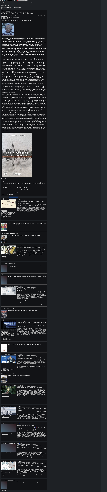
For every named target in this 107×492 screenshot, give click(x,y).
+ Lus (26, 2)
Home (2, 2)
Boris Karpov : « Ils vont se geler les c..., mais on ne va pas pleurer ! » (24, 344)
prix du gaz (12, 335)
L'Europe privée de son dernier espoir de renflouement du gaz (22, 310)
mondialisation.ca (10, 308)
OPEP (4, 258)
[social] (37, 15)
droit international (9, 432)
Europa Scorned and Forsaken (26, 425)
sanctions (3, 433)
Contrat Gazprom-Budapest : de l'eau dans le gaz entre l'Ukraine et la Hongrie (31, 464)
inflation (9, 15)
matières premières (11, 254)
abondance (12, 330)
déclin (2, 255)
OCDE (7, 339)
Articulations (11, 2)
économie (4, 415)
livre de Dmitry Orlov (9, 182)
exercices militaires (8, 364)
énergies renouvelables (9, 329)
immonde (10, 433)
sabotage (4, 470)
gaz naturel (17, 15)
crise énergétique (9, 365)
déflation (11, 208)
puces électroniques (10, 416)
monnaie (14, 470)
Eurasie (6, 299)
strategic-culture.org (12, 423)
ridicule (13, 452)
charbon (11, 418)
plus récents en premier (14, 197)
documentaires (6, 5)
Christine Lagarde (8, 216)
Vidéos (32, 2)
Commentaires (36, 2)
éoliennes (14, 418)
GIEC (10, 339)
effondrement (7, 208)
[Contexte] (40, 15)
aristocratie (3, 209)
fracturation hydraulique (9, 17)
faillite (14, 415)
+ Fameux (29, 2)
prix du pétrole (5, 257)
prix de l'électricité (16, 17)
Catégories (19, 2)
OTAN (3, 456)
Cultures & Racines (23, 187)
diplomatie (13, 364)
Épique (15, 2)
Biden (3, 438)
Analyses (7, 2)
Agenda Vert (3, 336)
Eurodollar (6, 210)
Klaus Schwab (5, 338)
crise (12, 415)
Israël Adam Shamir (6, 396)
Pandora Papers (10, 212)
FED (3, 217)
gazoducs (11, 472)
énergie (4, 15)
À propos (41, 2)
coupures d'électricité (6, 418)
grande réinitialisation (7, 334)
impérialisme (5, 432)
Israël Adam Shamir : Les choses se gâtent (29, 387)
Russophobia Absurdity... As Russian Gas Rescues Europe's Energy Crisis (29, 446)
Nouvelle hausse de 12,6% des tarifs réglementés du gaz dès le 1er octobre (14, 12)
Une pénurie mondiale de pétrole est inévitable (30, 247)
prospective (7, 433)
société (6, 394)
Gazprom (4, 218)
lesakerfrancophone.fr (8, 194)
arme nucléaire (3, 365)
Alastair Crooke (5, 434)
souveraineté (10, 470)
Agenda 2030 (6, 213)
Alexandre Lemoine (6, 417)
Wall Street (4, 339)
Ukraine (4, 18)
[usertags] (38, 15)
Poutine (4, 216)
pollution (2, 331)
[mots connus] (41, 15)
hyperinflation (13, 15)
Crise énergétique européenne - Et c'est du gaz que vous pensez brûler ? (30, 202)
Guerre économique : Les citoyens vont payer (12, 7)
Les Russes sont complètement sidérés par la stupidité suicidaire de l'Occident (30, 357)
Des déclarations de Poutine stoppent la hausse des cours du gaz (23, 482)
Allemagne (4, 215)
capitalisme (10, 209)
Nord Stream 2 (10, 213)
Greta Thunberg (7, 369)
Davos (6, 212)
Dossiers (22, 2)
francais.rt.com (10, 263)
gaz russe (10, 214)
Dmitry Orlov (5, 16)
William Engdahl (5, 332)
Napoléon (12, 369)
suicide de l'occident (6, 370)
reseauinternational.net (11, 233)
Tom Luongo (4, 211)
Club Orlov (28, 20)
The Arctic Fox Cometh (27, 189)
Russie (6, 18)
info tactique (4, 368)
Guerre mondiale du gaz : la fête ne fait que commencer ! (18, 13)
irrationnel (6, 452)
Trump (6, 438)
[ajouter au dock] (43, 15)
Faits (4, 2)
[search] (8, 0)
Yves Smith (4, 256)
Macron (8, 438)
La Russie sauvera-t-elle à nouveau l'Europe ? (19, 375)
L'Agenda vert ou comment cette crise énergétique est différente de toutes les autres (31, 323)
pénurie (6, 15)
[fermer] (46, 198)
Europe (4, 17)
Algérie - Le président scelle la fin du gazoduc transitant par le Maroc (24, 235)
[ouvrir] (46, 221)
